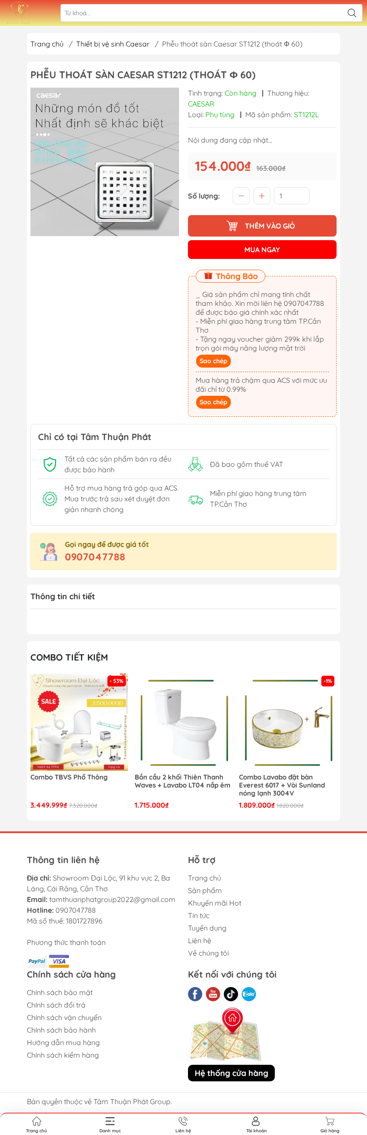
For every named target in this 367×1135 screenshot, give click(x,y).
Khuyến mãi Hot (214, 902)
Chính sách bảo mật (60, 992)
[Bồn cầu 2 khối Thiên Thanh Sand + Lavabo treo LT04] (303, 722)
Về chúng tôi (208, 953)
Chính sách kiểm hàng (63, 1054)
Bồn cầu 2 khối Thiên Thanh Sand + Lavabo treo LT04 (298, 781)
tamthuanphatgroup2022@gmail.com (112, 899)
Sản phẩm (205, 890)
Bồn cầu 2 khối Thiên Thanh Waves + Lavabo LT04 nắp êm (93, 781)
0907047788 (95, 557)
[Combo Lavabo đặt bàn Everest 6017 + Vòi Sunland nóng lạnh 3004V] (199, 722)
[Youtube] (213, 994)
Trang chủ (47, 43)
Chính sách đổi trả (56, 1004)
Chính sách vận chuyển (64, 1017)
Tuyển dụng (207, 927)
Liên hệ (199, 940)
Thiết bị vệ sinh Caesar (112, 43)
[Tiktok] (231, 994)
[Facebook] (195, 994)
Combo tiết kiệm (69, 657)
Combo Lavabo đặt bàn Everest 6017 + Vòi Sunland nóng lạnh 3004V (193, 785)
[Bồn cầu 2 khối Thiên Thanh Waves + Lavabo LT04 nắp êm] (94, 722)
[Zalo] (249, 994)
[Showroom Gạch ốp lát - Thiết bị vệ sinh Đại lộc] (19, 13)
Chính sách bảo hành (61, 1029)
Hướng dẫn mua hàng (63, 1042)
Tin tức (198, 915)
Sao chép (213, 361)
